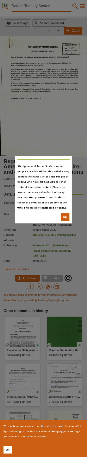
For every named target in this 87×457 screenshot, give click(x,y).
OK (65, 217)
